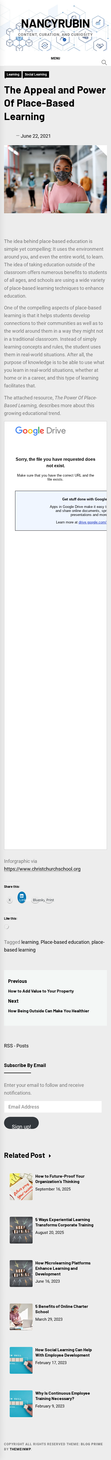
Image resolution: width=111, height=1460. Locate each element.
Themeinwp (20, 1449)
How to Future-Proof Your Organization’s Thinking (60, 1178)
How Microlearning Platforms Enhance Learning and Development (63, 1268)
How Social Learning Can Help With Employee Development (63, 1352)
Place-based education (65, 942)
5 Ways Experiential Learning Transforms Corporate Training (64, 1222)
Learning (13, 74)
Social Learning (36, 74)
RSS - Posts (16, 1046)
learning (30, 942)
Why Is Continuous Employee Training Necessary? (62, 1395)
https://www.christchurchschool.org (42, 869)
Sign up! (21, 1126)
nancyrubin (55, 23)
